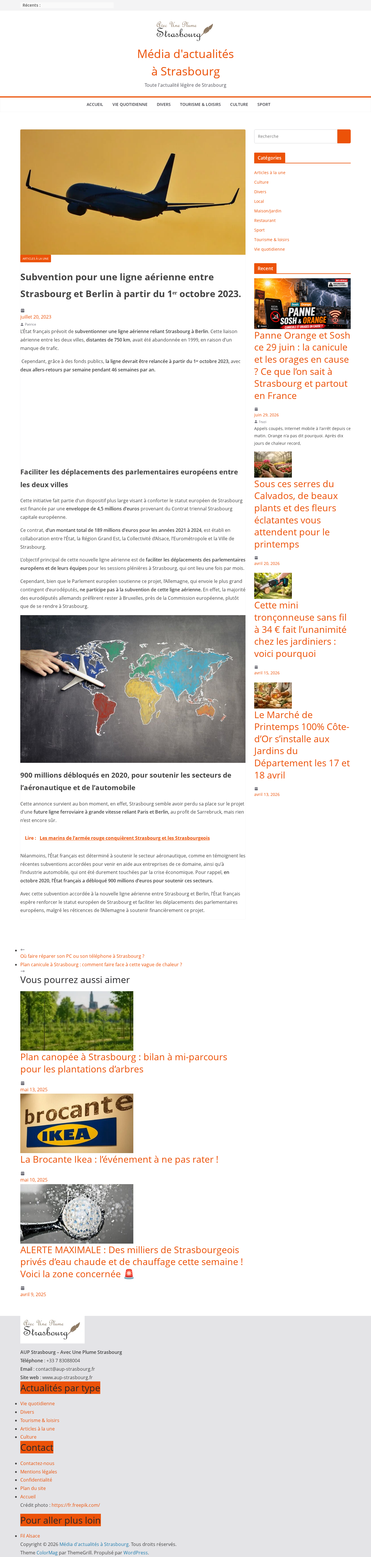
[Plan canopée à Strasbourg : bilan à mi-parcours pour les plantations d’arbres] (76, 995)
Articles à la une (36, 259)
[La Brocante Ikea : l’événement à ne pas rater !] (76, 1097)
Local (259, 201)
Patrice (30, 324)
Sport (263, 104)
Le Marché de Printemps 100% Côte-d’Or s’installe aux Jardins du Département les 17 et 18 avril (302, 745)
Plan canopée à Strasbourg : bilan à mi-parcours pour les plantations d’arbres (123, 1062)
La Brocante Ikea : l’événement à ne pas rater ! (119, 1159)
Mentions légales (38, 1472)
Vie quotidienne (130, 104)
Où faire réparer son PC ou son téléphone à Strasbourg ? (82, 956)
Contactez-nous (37, 1463)
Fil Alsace (30, 1536)
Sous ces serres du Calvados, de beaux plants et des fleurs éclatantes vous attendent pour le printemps (296, 514)
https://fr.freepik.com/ (76, 1505)
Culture (239, 104)
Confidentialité (36, 1480)
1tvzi (262, 421)
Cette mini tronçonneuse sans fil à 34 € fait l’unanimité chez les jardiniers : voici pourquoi (300, 629)
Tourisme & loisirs (200, 104)
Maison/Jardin (267, 211)
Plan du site (33, 1488)
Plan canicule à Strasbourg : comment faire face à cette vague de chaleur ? (101, 964)
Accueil (95, 104)
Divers (164, 104)
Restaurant (265, 220)
